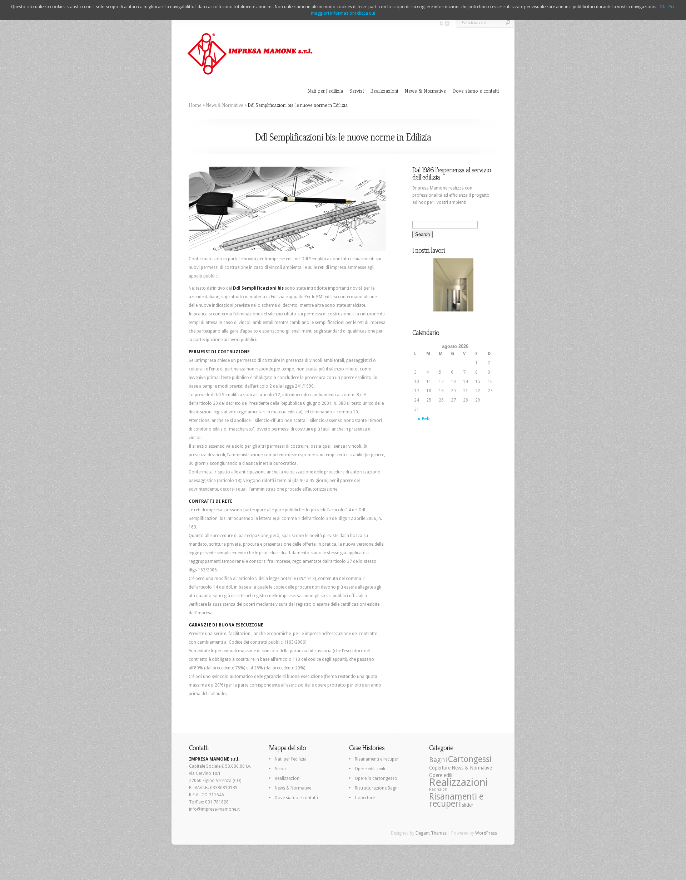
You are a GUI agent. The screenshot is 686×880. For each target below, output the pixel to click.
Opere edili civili (370, 768)
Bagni (438, 759)
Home (195, 105)
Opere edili (440, 775)
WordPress (486, 833)
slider (467, 805)
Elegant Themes (431, 833)
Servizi (356, 90)
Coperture (365, 797)
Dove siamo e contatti (475, 90)
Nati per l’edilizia (325, 90)
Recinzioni (438, 789)
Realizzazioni (384, 90)
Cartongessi (470, 759)
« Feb (423, 418)
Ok (662, 6)
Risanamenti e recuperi (377, 759)
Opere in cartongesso (376, 778)
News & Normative (425, 90)
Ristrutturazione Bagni (377, 788)
